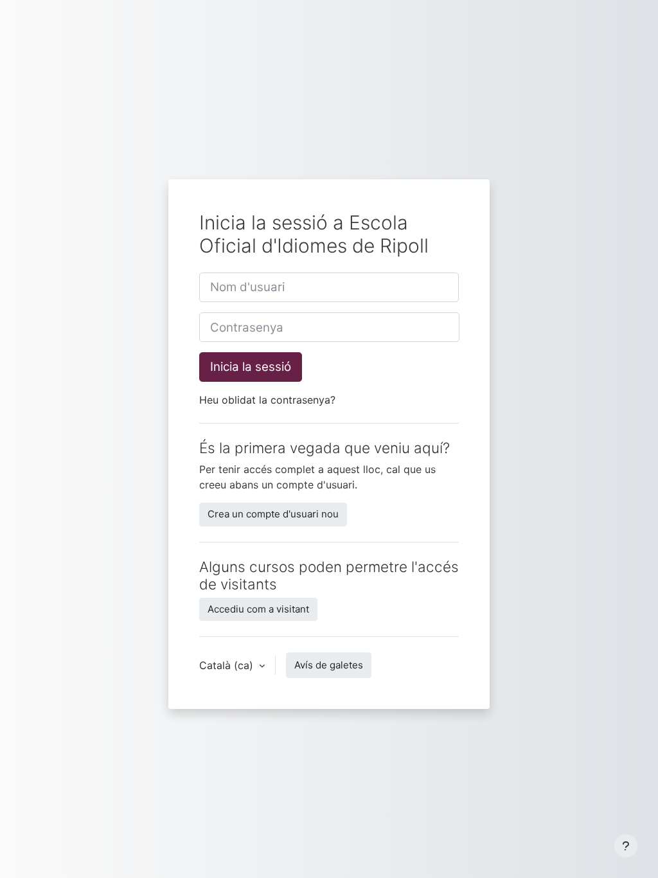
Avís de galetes (328, 665)
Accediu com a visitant (258, 609)
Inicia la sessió (250, 366)
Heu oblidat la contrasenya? (267, 399)
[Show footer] (625, 845)
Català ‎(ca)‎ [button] (227, 665)
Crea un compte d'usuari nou (273, 514)
